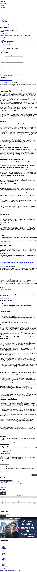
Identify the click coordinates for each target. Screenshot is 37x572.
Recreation (4, 559)
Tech (3, 565)
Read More (2, 260)
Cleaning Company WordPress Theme (7, 570)
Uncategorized (6, 24)
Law (2, 554)
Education (4, 548)
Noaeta (1, 24)
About (3, 18)
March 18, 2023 (2, 266)
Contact (3, 19)
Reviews (3, 563)
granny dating (21, 327)
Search (1, 472)
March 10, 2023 (2, 298)
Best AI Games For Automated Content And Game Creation (11, 485)
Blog (3, 546)
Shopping (3, 564)
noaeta (7, 30)
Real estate (4, 558)
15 (29, 501)
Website (1, 68)
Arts (3, 545)
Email (1, 66)
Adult (3, 543)
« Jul (18, 508)
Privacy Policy (4, 20)
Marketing (4, 555)
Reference (4, 560)
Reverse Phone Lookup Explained (6, 480)
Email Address (2, 491)
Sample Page (4, 21)
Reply (3, 50)
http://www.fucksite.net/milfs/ (6, 289)
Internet (3, 553)
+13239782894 (2, 7)
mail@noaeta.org (3, 3)
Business (3, 547)
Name (1, 64)
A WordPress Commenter (9, 41)
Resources (4, 561)
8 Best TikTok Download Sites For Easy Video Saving (9, 481)
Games (3, 549)
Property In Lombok (4, 482)
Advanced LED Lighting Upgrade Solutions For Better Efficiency (12, 483)
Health (3, 551)
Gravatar (16, 48)
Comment (2, 62)
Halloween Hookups (6, 80)
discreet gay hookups (24, 216)
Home (3, 552)
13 (18, 501)
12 (13, 501)
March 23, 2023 (3, 82)
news (3, 557)
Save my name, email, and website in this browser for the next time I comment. (16, 70)
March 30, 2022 (3, 30)
